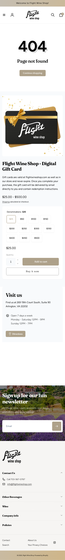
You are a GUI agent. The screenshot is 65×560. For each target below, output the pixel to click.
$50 (22, 219)
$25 (11, 219)
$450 (24, 238)
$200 (12, 228)
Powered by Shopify (41, 555)
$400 (12, 238)
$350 (48, 228)
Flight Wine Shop (28, 555)
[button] (4, 15)
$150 (45, 219)
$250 (24, 228)
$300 (36, 228)
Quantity (9, 255)
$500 (36, 238)
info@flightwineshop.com (19, 484)
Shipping (6, 202)
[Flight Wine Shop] (11, 465)
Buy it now (32, 271)
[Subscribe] (56, 426)
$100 (33, 219)
